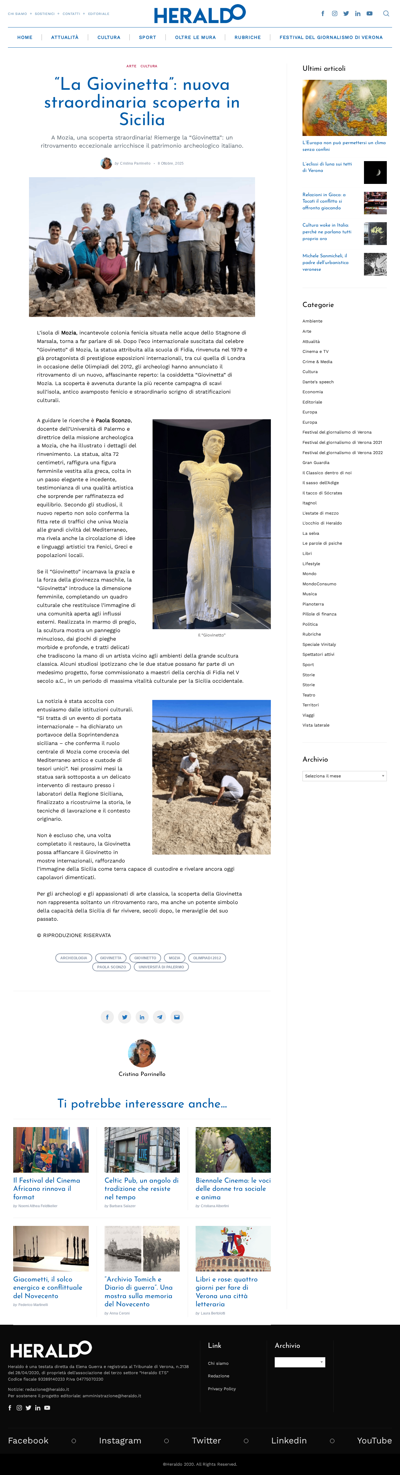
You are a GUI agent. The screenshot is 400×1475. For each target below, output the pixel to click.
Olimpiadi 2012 (207, 958)
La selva (310, 533)
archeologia (73, 958)
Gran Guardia (315, 462)
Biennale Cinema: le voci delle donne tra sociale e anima (233, 1189)
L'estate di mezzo (320, 513)
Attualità (64, 37)
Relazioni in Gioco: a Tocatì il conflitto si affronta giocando (324, 202)
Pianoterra (313, 604)
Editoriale (99, 14)
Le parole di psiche (322, 543)
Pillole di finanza (319, 614)
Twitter (206, 1440)
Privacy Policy (222, 1388)
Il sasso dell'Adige (320, 482)
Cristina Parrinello (135, 163)
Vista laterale (315, 725)
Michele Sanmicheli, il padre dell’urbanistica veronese (325, 263)
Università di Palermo (161, 967)
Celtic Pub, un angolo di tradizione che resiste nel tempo (142, 1189)
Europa (309, 412)
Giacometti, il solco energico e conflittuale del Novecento (47, 1288)
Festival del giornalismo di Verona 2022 (342, 452)
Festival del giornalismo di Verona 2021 (342, 442)
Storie (308, 674)
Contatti (71, 14)
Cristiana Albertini (215, 1206)
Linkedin (289, 1440)
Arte (131, 66)
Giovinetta (111, 958)
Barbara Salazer (123, 1206)
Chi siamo (17, 14)
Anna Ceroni (120, 1313)
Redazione (218, 1376)
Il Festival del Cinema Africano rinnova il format (46, 1189)
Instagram (120, 1440)
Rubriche (248, 37)
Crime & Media (317, 361)
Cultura (109, 37)
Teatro (308, 695)
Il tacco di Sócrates (322, 493)
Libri (307, 553)
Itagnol (309, 503)
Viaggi (308, 715)
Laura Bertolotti (213, 1313)
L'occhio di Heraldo (322, 523)
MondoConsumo (319, 584)
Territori (310, 705)
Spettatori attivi (318, 654)
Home (25, 37)
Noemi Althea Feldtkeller (37, 1206)
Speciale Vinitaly (319, 644)
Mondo (309, 573)
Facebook (28, 1440)
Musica (309, 593)
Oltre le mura (195, 37)
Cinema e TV (315, 351)
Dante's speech (318, 381)
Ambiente (312, 321)
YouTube (374, 1440)
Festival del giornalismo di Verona (337, 432)
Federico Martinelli (33, 1305)
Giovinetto (145, 958)
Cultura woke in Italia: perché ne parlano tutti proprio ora (326, 232)
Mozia (174, 958)
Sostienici (45, 14)
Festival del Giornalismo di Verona (331, 37)
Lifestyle (311, 563)
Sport (147, 37)
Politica (310, 624)
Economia (312, 391)
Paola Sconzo (111, 967)
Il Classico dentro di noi (327, 472)
